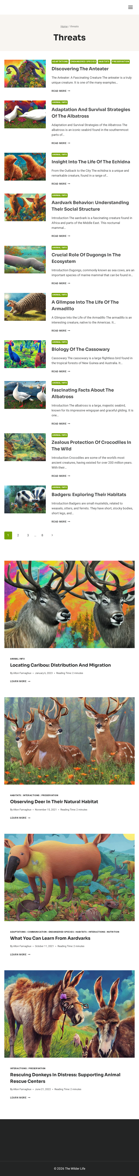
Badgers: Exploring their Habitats (89, 494)
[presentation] (69, 604)
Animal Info (59, 102)
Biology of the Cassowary (81, 349)
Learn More (20, 681)
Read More (61, 91)
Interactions (31, 795)
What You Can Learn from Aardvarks (50, 938)
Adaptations (60, 61)
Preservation (120, 61)
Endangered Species (83, 61)
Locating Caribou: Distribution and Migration (60, 665)
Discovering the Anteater (80, 69)
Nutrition (113, 932)
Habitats (104, 61)
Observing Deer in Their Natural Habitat (54, 801)
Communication (37, 932)
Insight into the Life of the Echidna (91, 162)
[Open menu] (130, 7)
